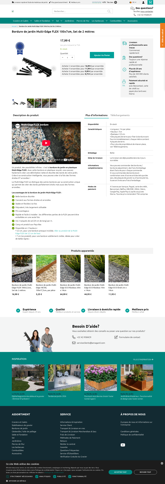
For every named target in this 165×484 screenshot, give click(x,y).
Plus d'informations (97, 115)
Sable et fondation (20, 434)
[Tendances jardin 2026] (64, 377)
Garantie (64, 447)
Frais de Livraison (67, 434)
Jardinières (16, 440)
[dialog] (82, 472)
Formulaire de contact (129, 337)
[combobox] (78, 11)
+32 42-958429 (144, 14)
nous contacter (146, 11)
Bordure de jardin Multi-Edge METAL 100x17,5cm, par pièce (46, 287)
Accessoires (17, 453)
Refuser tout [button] (145, 472)
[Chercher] (109, 11)
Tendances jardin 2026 (57, 396)
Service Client (66, 425)
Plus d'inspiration (142, 359)
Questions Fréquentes (69, 450)
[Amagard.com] (13, 11)
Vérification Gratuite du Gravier (73, 456)
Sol (13, 437)
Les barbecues (18, 447)
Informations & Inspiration (71, 422)
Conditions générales (130, 431)
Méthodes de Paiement (70, 437)
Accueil (14, 26)
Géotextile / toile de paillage (24, 431)
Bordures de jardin (20, 428)
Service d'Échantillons (69, 453)
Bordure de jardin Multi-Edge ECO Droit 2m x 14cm (118, 287)
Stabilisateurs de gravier (22, 425)
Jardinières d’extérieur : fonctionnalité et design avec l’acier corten (136, 397)
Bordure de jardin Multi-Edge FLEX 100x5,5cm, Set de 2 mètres (22, 287)
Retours (63, 440)
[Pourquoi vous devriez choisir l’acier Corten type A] (100, 377)
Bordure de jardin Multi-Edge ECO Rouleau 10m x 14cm (94, 287)
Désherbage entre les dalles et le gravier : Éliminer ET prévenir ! (28, 397)
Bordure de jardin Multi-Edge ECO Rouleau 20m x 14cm (70, 287)
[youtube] (123, 444)
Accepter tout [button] (120, 472)
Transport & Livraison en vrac (72, 428)
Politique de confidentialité (132, 434)
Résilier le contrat (67, 444)
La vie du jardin (18, 394)
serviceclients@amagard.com (91, 342)
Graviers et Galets (19, 422)
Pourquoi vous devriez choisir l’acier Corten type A (98, 397)
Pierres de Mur (18, 444)
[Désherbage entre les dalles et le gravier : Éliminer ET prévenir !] (28, 377)
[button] (55, 480)
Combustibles (18, 450)
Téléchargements (120, 115)
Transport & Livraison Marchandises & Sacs (78, 431)
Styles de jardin (54, 394)
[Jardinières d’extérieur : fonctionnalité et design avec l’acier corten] (137, 377)
